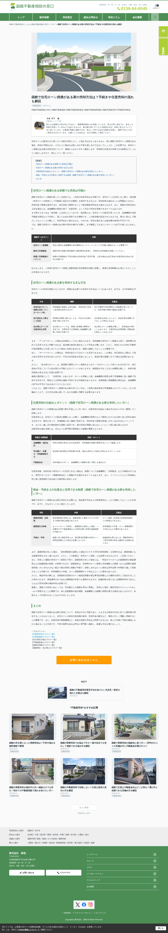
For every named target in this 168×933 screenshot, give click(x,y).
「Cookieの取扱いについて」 (27, 930)
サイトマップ (101, 913)
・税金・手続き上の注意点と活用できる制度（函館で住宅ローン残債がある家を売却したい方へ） (74, 175)
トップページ (92, 854)
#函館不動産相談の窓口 (41, 110)
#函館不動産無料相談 (93, 110)
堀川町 (70, 843)
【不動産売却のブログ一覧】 (43, 634)
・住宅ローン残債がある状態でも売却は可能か (53, 164)
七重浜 (81, 835)
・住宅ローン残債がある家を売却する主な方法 (53, 168)
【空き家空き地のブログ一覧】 (44, 639)
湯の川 (37, 843)
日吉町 (31, 835)
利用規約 (67, 913)
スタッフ (90, 861)
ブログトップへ (84, 813)
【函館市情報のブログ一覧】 (43, 645)
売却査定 (67, 17)
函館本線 (62, 839)
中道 (37, 835)
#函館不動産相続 (58, 110)
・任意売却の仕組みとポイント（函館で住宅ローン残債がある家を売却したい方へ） (69, 171)
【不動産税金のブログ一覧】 (43, 642)
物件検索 (44, 17)
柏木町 (56, 835)
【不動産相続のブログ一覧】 (43, 637)
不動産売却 (36, 106)
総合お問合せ (91, 17)
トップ (21, 17)
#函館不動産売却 (109, 110)
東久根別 (78, 843)
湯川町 (43, 835)
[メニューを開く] (155, 17)
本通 (62, 835)
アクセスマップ (93, 880)
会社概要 (137, 17)
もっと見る (84, 807)
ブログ (89, 867)
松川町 (74, 835)
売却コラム (114, 17)
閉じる (161, 928)
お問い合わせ (28, 872)
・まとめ (38, 179)
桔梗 (67, 835)
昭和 (49, 835)
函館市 (30, 830)
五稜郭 (86, 843)
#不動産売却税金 (123, 110)
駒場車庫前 (61, 843)
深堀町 (45, 843)
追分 (87, 835)
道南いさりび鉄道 (49, 839)
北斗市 (37, 830)
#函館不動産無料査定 (74, 110)
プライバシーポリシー (83, 913)
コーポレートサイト (95, 874)
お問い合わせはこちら (84, 660)
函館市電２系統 (34, 839)
